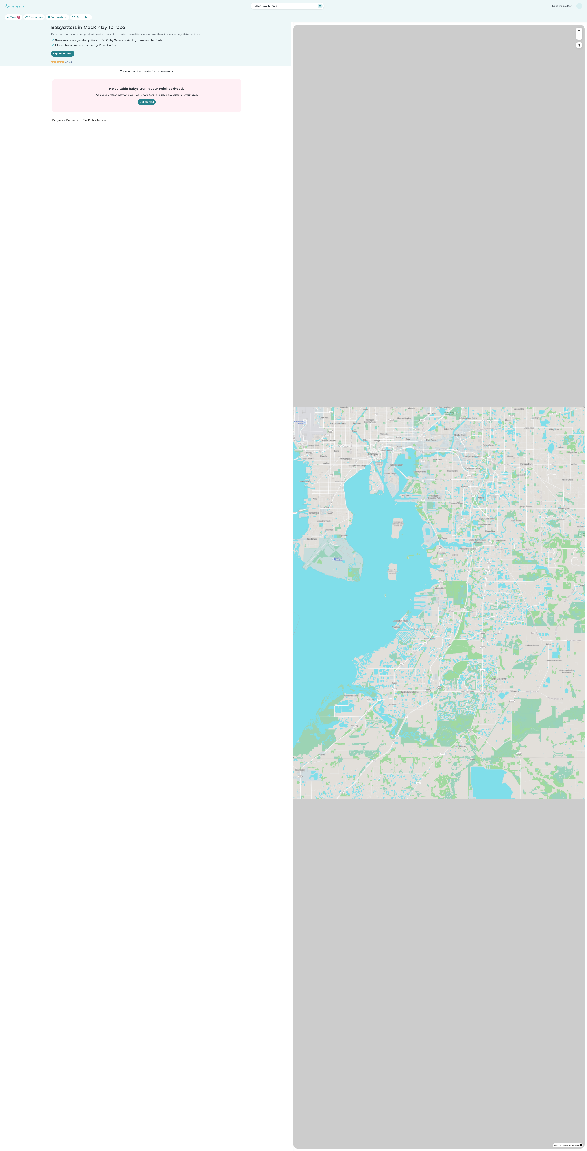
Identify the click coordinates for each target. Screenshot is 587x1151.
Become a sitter (562, 5)
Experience (35, 17)
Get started (147, 102)
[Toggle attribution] (581, 1145)
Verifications (59, 17)
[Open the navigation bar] (579, 6)
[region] (439, 587)
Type (14, 17)
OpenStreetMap (572, 1145)
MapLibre (558, 1145)
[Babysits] (14, 5)
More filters (82, 17)
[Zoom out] (579, 37)
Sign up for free (62, 53)
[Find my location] (579, 45)
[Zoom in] (579, 31)
